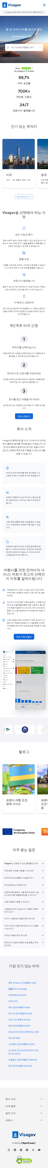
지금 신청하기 (24, 416)
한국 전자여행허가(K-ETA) (20, 1066)
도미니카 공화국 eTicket (19, 1019)
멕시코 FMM (14, 1038)
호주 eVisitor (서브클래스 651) (22, 983)
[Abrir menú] (44, 5)
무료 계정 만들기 (24, 636)
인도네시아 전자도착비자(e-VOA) (23, 1032)
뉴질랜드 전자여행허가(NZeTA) (22, 1059)
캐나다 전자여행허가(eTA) (20, 1013)
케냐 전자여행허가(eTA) (19, 1007)
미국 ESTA (13, 1001)
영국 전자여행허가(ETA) (19, 1025)
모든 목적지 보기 (23, 197)
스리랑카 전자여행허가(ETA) (21, 1044)
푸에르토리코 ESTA (17, 995)
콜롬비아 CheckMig (17, 989)
